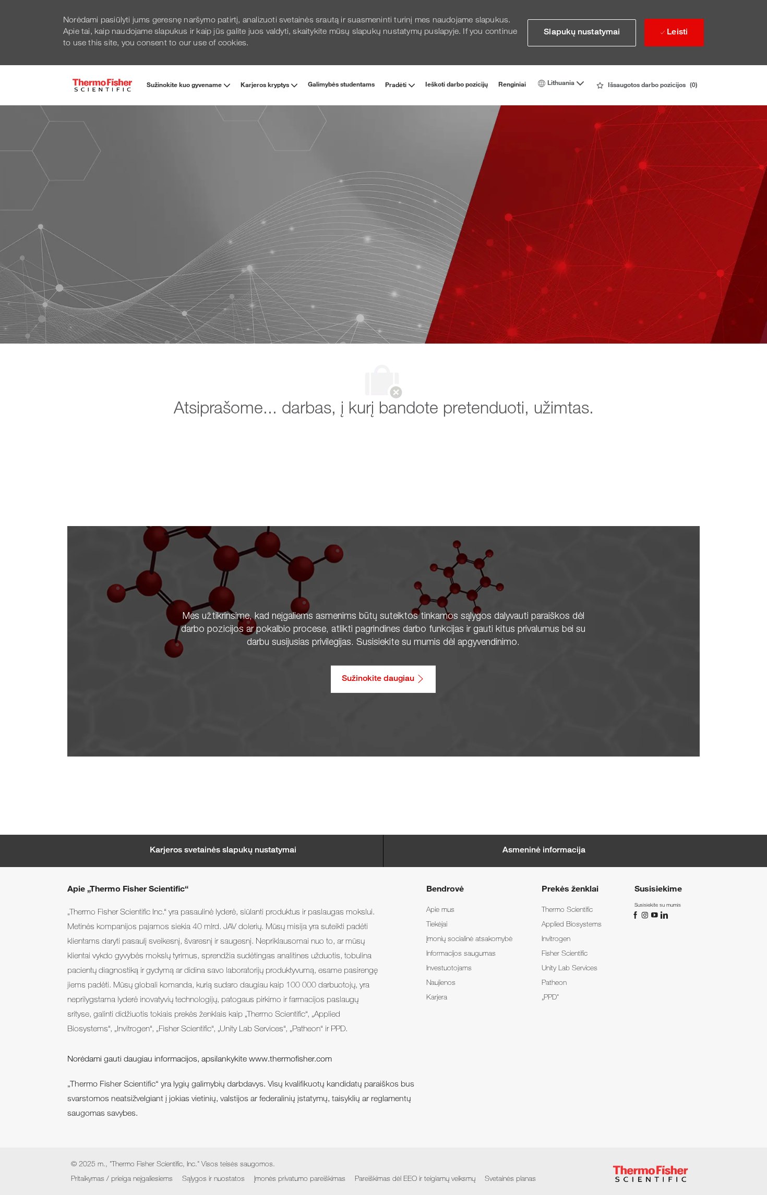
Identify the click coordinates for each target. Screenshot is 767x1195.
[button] (582, 32)
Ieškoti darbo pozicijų (456, 85)
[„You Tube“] (655, 915)
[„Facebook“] (636, 915)
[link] (440, 910)
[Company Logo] (102, 85)
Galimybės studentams (341, 85)
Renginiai (512, 85)
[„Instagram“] (646, 915)
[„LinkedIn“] (663, 915)
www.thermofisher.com (290, 1060)
